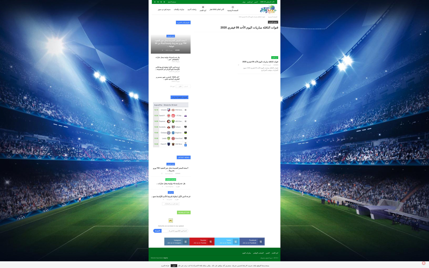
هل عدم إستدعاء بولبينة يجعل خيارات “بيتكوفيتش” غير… (168, 58)
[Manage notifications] (424, 263)
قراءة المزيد (165, 265)
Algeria (165, 258)
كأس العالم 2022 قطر (217, 9)
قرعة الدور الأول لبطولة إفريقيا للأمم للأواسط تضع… (170, 196)
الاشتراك (157, 231)
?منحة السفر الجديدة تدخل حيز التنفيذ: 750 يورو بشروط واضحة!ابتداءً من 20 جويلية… (171, 43)
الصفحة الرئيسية (232, 10)
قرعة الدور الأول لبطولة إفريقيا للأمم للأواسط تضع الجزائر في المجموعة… (167, 68)
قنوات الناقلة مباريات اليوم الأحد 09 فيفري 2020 (260, 61)
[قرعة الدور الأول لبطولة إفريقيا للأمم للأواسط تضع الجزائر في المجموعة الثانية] (186, 69)
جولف (244, 2)
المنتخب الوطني (170, 179)
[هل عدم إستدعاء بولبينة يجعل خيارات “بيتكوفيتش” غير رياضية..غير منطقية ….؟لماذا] (186, 59)
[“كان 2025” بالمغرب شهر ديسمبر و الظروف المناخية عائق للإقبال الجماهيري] (186, 79)
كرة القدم (250, 2)
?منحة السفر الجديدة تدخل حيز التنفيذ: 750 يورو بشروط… (170, 169)
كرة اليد (171, 192)
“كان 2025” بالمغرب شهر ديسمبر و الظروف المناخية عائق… (168, 78)
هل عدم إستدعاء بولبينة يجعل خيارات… (170, 183)
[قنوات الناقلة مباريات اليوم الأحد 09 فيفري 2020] (258, 47)
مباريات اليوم (246, 253)
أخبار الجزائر (170, 36)
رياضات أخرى (192, 9)
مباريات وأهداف (179, 9)
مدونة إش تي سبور (164, 9)
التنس (256, 2)
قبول (174, 266)
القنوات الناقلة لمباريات (179, 97)
